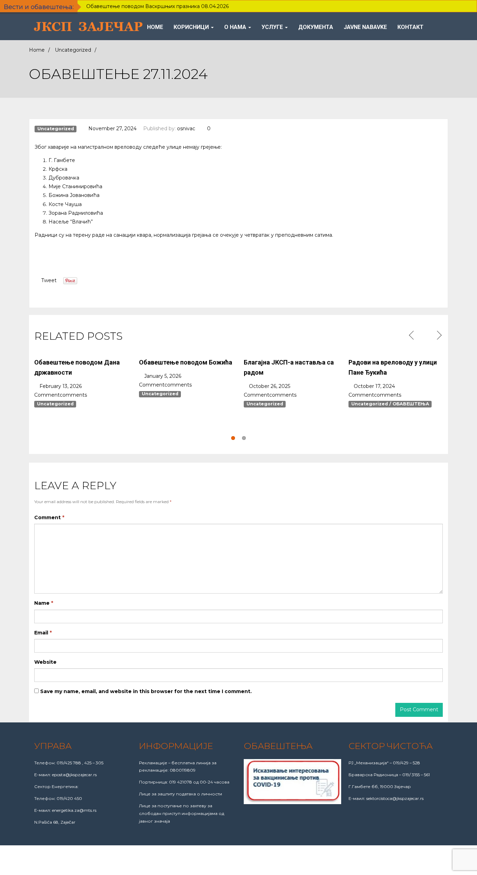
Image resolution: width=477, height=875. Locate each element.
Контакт (410, 27)
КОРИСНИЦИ (192, 27)
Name (43, 603)
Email (43, 633)
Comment (49, 517)
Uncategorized (73, 50)
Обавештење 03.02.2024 (280, 430)
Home (155, 27)
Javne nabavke (365, 27)
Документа (315, 27)
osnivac (186, 128)
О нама (236, 27)
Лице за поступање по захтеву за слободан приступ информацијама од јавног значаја (181, 813)
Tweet (49, 280)
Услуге (273, 27)
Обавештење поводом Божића (185, 362)
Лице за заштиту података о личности (180, 793)
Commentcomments (60, 395)
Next (438, 336)
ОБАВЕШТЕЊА (410, 403)
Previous (412, 336)
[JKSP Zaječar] (88, 27)
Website (45, 662)
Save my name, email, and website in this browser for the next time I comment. (146, 691)
